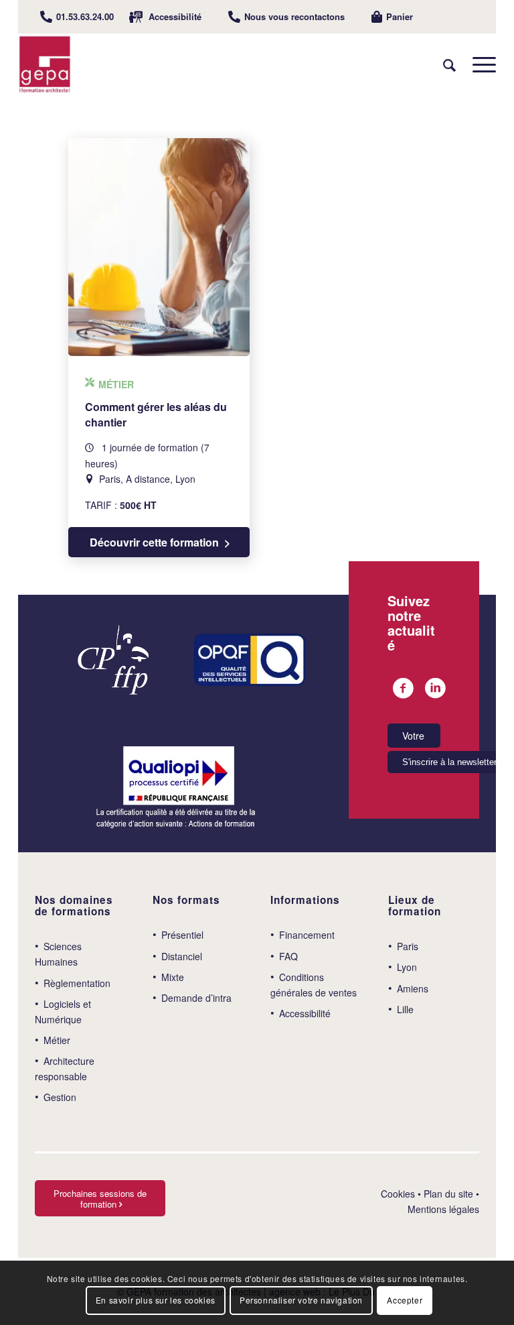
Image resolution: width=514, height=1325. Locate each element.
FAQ (288, 956)
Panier (399, 16)
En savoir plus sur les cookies (156, 1300)
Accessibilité (175, 16)
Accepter (404, 1300)
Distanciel (181, 956)
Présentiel (182, 934)
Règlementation (77, 983)
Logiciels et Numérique (63, 1011)
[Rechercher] (443, 64)
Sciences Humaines (58, 953)
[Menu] (477, 64)
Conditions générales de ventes (313, 984)
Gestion (60, 1097)
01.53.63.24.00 (85, 16)
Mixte (172, 977)
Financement (307, 934)
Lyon (407, 967)
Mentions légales (443, 1209)
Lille (405, 1009)
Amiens (412, 988)
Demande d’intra (196, 997)
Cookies (398, 1193)
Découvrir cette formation (154, 542)
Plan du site (448, 1193)
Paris (407, 946)
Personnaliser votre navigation (301, 1300)
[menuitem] (77, 17)
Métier (57, 1040)
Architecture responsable (64, 1068)
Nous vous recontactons (294, 16)
